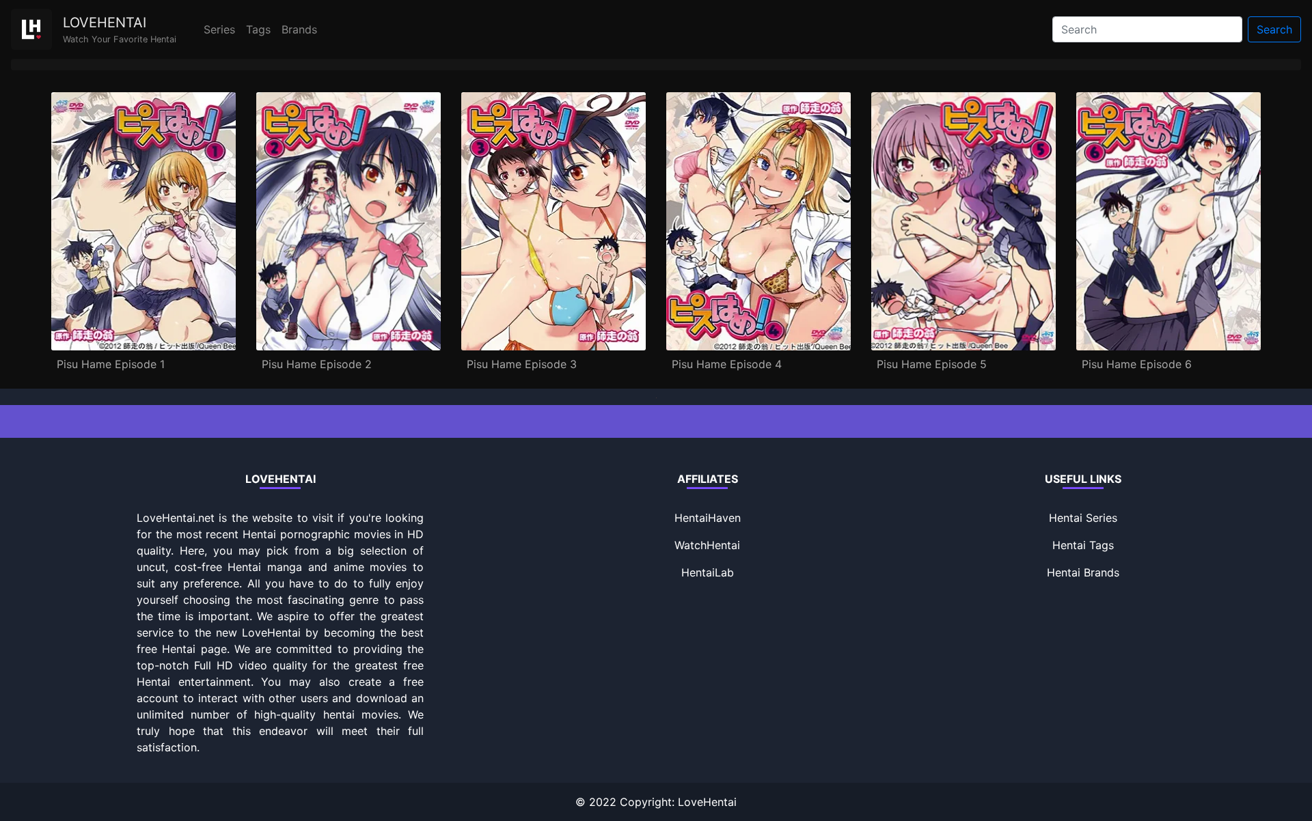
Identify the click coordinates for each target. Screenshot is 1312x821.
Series (219, 29)
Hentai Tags (1083, 545)
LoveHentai (707, 802)
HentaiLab (707, 572)
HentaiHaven (707, 518)
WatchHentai (707, 545)
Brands (299, 29)
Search (1274, 29)
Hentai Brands (1083, 572)
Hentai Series (1083, 518)
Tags (258, 29)
